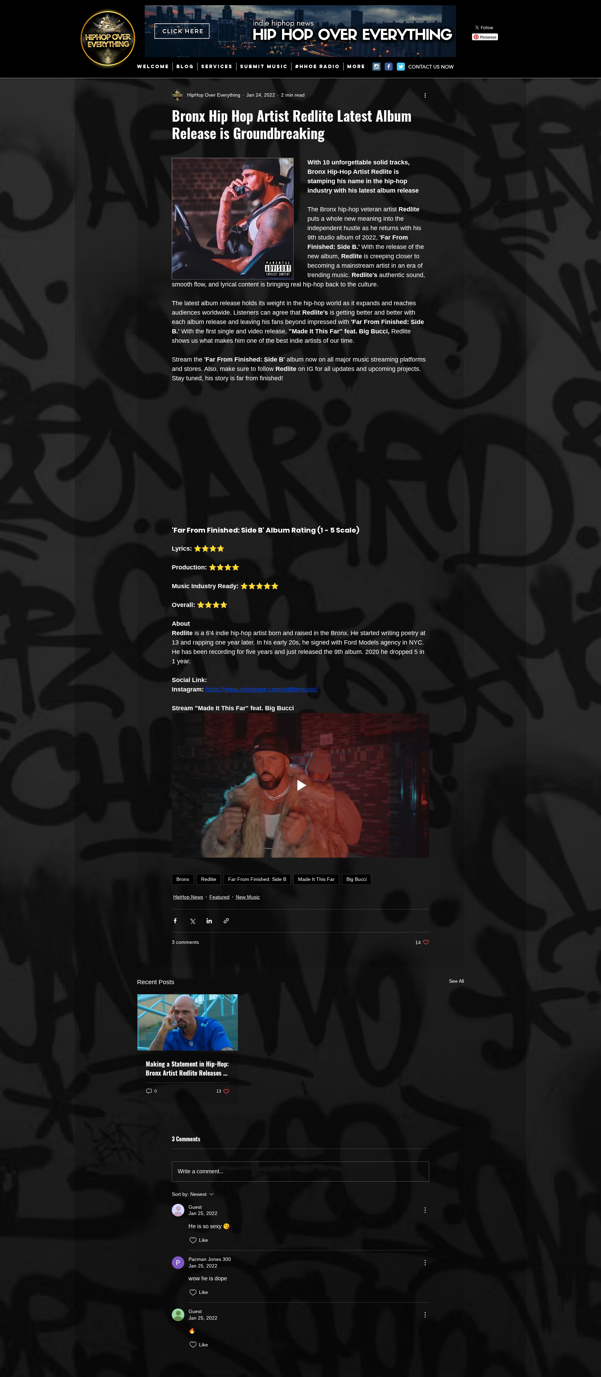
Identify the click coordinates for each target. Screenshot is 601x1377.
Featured (219, 897)
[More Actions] (425, 1210)
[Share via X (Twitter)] (192, 920)
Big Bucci (356, 879)
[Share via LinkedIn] (209, 920)
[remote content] (300, 450)
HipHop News (188, 897)
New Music (248, 897)
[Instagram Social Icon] (376, 67)
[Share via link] (226, 920)
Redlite (208, 879)
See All (456, 981)
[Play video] (300, 785)
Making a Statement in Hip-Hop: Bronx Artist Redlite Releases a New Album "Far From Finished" (187, 1068)
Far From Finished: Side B (257, 879)
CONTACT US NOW (431, 67)
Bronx (182, 879)
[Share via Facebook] (175, 920)
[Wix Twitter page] (401, 67)
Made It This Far (316, 879)
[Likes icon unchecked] (193, 1240)
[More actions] (425, 95)
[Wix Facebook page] (389, 67)
